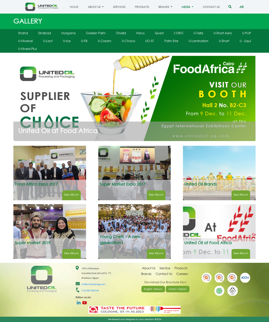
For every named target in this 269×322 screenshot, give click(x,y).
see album (71, 194)
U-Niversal (25, 41)
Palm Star (171, 41)
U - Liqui (245, 41)
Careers (182, 274)
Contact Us (211, 7)
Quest (159, 33)
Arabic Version (177, 289)
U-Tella (198, 33)
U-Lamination (198, 41)
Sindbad (44, 33)
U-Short (224, 41)
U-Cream (104, 41)
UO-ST (149, 41)
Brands (146, 274)
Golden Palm (96, 33)
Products (142, 7)
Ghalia (121, 33)
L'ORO (178, 33)
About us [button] (94, 7)
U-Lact (48, 41)
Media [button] (186, 7)
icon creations (146, 319)
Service (165, 268)
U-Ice (67, 41)
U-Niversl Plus (27, 49)
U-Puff (246, 33)
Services (119, 7)
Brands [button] (164, 7)
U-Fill (84, 41)
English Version (153, 289)
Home (74, 7)
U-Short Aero (222, 33)
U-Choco (128, 41)
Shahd (23, 33)
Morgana (68, 33)
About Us (148, 268)
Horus (140, 33)
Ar (241, 7)
